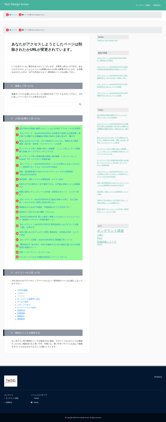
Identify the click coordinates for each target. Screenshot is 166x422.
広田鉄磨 (99, 244)
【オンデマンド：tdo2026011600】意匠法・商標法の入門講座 (111, 59)
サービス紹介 (23, 302)
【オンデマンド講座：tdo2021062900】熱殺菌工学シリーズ (45, 240)
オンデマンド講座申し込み (28, 299)
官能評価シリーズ (106, 241)
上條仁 (100, 235)
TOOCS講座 (22, 290)
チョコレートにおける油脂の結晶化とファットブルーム (43, 257)
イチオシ (21, 293)
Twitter (36, 398)
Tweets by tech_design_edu (107, 40)
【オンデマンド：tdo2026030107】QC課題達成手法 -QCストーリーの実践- (112, 85)
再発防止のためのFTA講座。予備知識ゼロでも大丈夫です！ (45, 207)
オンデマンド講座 (143, 5)
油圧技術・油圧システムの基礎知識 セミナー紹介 (41, 179)
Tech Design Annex (16, 4)
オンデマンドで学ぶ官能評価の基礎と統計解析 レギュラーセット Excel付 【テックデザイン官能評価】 (113, 162)
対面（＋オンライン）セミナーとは (34, 252)
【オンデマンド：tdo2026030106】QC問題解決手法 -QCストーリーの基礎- (112, 94)
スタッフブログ (24, 305)
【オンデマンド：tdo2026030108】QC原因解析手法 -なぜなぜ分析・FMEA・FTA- (112, 76)
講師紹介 (21, 316)
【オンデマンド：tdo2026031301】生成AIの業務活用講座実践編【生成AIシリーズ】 (112, 68)
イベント (21, 296)
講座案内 (21, 319)
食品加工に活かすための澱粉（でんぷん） (37, 212)
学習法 (99, 238)
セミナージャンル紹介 (26, 307)
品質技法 (156, 5)
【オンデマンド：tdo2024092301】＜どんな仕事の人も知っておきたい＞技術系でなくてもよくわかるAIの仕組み (113, 174)
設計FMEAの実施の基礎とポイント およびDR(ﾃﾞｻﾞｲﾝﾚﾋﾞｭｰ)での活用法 (50, 128)
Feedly (36, 402)
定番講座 (21, 313)
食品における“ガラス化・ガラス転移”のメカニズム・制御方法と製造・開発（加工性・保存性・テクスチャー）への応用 (113, 140)
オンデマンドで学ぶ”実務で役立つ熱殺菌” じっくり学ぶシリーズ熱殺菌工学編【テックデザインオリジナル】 (113, 151)
